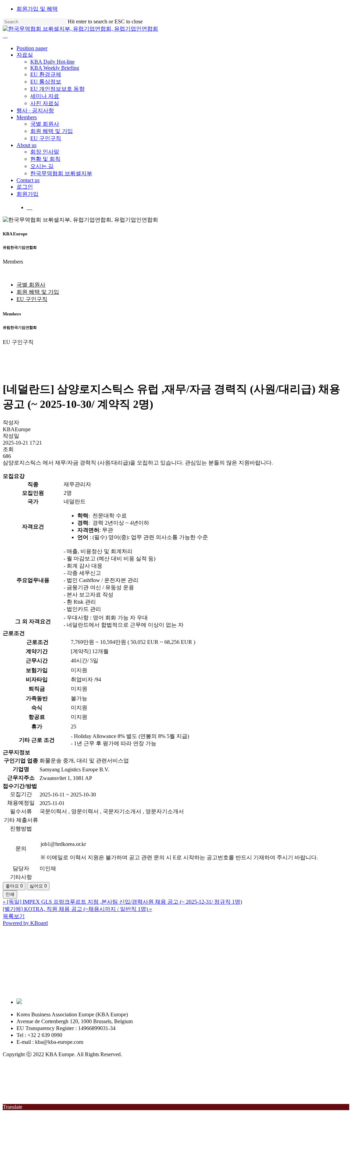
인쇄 (10, 894)
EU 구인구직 (31, 299)
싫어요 (38, 886)
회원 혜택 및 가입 (37, 292)
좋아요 (14, 886)
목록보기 (14, 916)
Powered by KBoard (25, 923)
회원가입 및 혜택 (37, 9)
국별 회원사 (30, 285)
